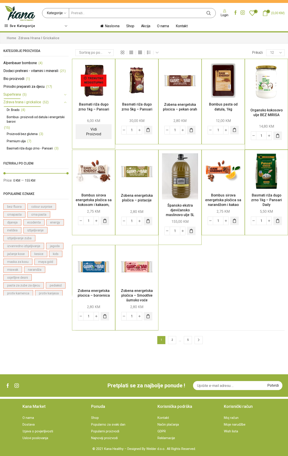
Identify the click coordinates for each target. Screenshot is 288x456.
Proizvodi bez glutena (22, 134)
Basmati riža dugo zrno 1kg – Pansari (93, 106)
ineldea (12, 230)
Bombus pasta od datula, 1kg (223, 106)
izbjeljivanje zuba (19, 238)
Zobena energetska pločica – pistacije (137, 197)
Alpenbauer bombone (20, 63)
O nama (163, 26)
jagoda (55, 246)
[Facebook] (235, 13)
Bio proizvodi (13, 79)
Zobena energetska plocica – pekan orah (180, 106)
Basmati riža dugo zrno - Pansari (30, 148)
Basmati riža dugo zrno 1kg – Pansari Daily (266, 200)
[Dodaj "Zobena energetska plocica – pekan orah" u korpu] (191, 130)
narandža (34, 269)
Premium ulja (16, 141)
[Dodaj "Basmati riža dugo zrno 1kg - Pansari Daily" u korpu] (277, 221)
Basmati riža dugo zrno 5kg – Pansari (137, 106)
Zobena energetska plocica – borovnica (94, 293)
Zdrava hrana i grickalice (22, 102)
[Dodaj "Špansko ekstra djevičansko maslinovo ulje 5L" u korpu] (191, 231)
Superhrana (12, 94)
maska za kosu (18, 262)
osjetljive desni (17, 277)
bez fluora (14, 206)
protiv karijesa (49, 293)
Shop (130, 26)
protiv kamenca (18, 293)
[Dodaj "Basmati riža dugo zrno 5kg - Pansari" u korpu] (148, 130)
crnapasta (14, 214)
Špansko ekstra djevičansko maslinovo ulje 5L (180, 210)
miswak (12, 269)
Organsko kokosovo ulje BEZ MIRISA (266, 112)
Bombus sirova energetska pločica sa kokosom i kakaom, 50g (94, 202)
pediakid (56, 285)
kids (55, 254)
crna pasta (38, 214)
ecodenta (34, 222)
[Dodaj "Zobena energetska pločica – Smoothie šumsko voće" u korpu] (148, 316)
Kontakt (182, 26)
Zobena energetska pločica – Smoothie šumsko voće (137, 295)
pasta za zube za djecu (23, 285)
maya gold (45, 262)
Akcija (145, 26)
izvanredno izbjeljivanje (23, 246)
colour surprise (41, 206)
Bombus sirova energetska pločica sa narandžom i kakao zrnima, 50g (223, 202)
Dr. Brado (13, 110)
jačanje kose (16, 254)
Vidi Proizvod (93, 131)
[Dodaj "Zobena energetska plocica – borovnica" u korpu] (105, 316)
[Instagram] (243, 13)
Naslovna (112, 26)
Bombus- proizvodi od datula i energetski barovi (36, 119)
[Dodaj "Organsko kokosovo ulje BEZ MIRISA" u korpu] (277, 135)
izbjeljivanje (35, 230)
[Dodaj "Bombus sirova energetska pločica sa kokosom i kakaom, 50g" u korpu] (105, 221)
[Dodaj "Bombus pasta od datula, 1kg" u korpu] (234, 130)
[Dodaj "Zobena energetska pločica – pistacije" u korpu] (148, 221)
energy (55, 222)
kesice (38, 254)
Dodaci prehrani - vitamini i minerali (30, 71)
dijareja (12, 222)
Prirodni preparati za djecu (24, 86)
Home (11, 38)
